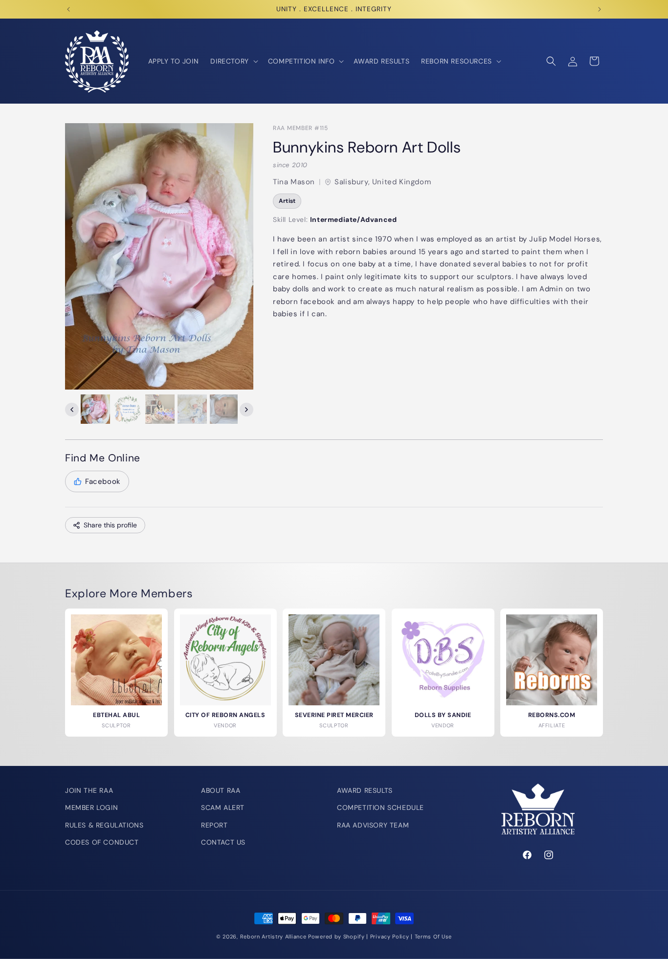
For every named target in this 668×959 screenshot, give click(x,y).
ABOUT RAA (220, 790)
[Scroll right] (246, 409)
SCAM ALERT (223, 807)
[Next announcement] (599, 9)
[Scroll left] (72, 409)
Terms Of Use (433, 936)
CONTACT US (223, 842)
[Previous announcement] (68, 9)
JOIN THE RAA (89, 790)
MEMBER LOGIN (91, 807)
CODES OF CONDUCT (102, 842)
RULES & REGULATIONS (104, 825)
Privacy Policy (389, 936)
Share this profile (110, 525)
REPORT (214, 825)
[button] (233, 61)
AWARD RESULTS (365, 790)
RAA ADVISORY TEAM (373, 825)
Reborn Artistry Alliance (273, 936)
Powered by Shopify (336, 936)
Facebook (103, 481)
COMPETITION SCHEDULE (380, 807)
